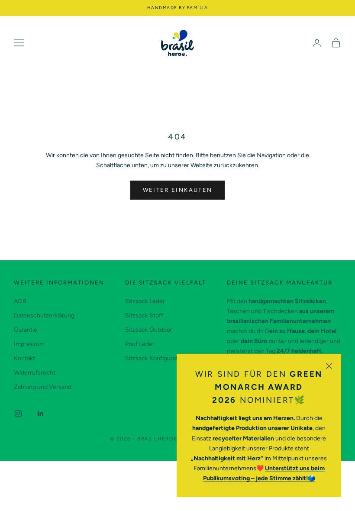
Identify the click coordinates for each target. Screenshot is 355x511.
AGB (20, 301)
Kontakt (24, 358)
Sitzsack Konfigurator (154, 358)
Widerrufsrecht (34, 372)
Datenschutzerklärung (44, 315)
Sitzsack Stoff (144, 315)
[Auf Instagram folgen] (18, 413)
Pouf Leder (140, 344)
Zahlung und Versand (42, 387)
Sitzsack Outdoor (148, 329)
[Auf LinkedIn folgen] (40, 413)
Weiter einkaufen (177, 190)
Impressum (29, 344)
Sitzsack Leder (145, 301)
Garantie (25, 329)
